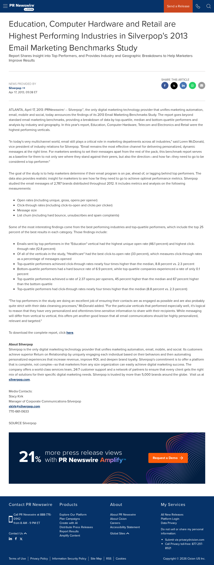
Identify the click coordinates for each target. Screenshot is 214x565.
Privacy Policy (39, 558)
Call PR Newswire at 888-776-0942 (32, 516)
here (69, 332)
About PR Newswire (123, 514)
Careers (115, 523)
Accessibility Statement (125, 527)
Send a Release (178, 6)
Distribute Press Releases (76, 527)
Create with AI (69, 523)
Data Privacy (169, 523)
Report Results (69, 531)
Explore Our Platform (73, 514)
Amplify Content (70, 535)
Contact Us (16, 533)
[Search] (208, 6)
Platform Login (170, 519)
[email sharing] (201, 86)
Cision (191, 558)
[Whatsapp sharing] (192, 86)
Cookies (121, 558)
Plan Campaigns (70, 519)
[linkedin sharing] (183, 86)
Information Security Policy (69, 558)
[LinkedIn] (11, 539)
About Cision (118, 519)
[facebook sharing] (164, 86)
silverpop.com (19, 379)
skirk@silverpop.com (24, 406)
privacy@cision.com (191, 540)
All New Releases (172, 514)
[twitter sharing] (174, 86)
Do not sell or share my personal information (182, 531)
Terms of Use (17, 558)
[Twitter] (21, 539)
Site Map (96, 558)
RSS (108, 558)
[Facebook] (16, 539)
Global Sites (118, 533)
